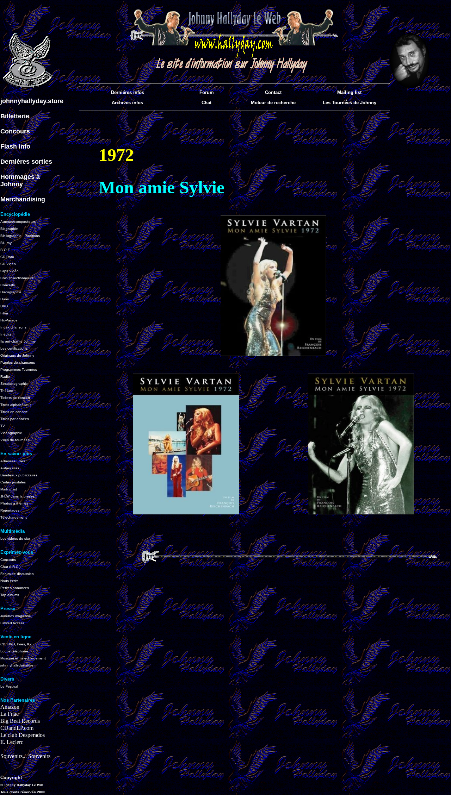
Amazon (9, 707)
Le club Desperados (22, 735)
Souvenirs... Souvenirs (25, 756)
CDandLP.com (16, 728)
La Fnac (9, 714)
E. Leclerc (11, 742)
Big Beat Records (20, 721)
